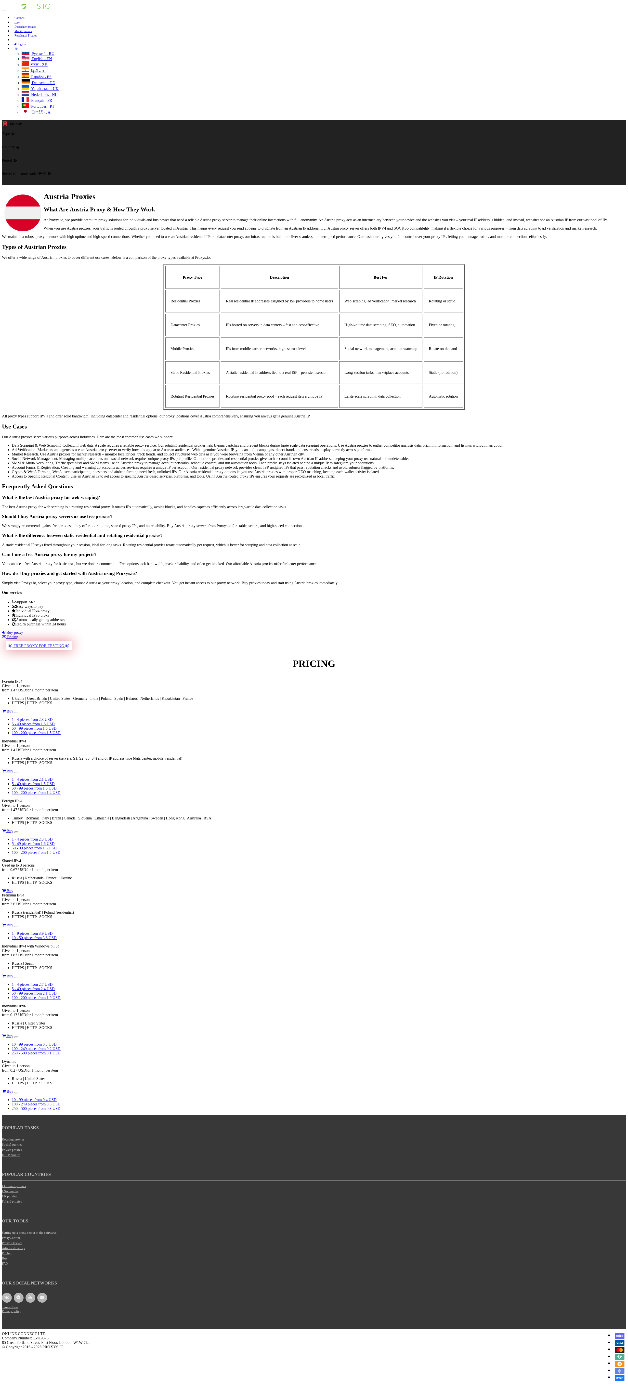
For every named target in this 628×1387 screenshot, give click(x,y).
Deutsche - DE (43, 83)
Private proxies (12, 1150)
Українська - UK (44, 89)
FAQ (5, 1263)
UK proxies (9, 1196)
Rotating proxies (13, 1139)
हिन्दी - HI (38, 71)
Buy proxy (14, 632)
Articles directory (13, 1248)
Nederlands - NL (43, 94)
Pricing (12, 637)
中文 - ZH (39, 65)
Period (7, 160)
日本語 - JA (40, 112)
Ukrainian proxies (14, 1186)
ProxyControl (11, 1238)
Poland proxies (12, 1201)
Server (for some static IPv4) (24, 173)
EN (16, 49)
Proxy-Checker (12, 1243)
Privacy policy (11, 1311)
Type (6, 134)
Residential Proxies (25, 35)
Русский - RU (42, 54)
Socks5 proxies (12, 1144)
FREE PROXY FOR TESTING (39, 646)
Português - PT (42, 106)
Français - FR (41, 100)
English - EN (41, 59)
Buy (9, 711)
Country (8, 147)
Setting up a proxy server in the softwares (29, 1232)
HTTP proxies (11, 1155)
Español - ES (41, 77)
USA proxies (10, 1191)
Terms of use (10, 1307)
